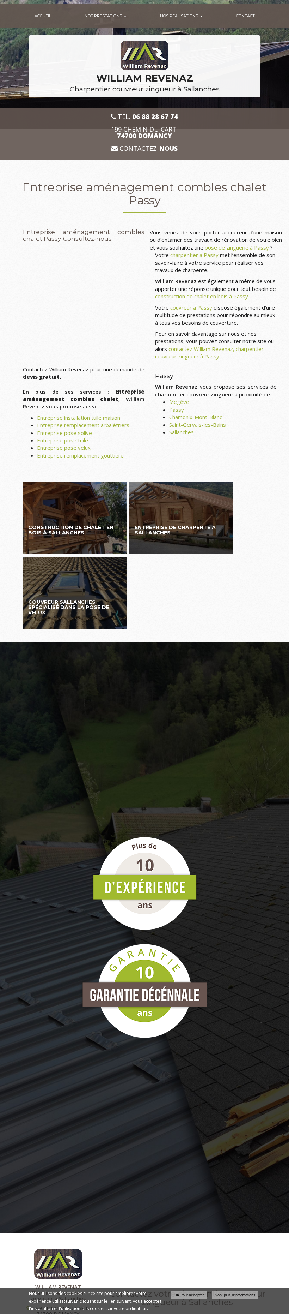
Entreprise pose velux (64, 447)
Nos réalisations (179, 15)
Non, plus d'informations (235, 1295)
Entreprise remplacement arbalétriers (83, 425)
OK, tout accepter (189, 1295)
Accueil (43, 15)
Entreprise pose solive (64, 432)
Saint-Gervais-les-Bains (197, 424)
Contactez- (148, 148)
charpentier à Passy (194, 254)
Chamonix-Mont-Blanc (195, 416)
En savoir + (75, 518)
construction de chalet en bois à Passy (201, 296)
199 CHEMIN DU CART (144, 132)
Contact (245, 15)
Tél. (147, 116)
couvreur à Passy (191, 307)
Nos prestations (104, 15)
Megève (179, 401)
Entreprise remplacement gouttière (80, 455)
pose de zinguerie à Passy (237, 247)
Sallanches (181, 432)
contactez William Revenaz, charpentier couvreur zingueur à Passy (209, 352)
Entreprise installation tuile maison (78, 417)
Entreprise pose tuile (62, 440)
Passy (176, 409)
